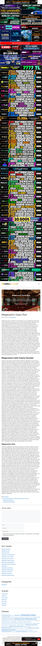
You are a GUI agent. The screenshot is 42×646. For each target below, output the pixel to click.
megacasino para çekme (31, 624)
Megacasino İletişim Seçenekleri (9, 564)
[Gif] (21, 118)
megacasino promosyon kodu (16, 626)
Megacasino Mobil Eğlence (9, 501)
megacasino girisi (19, 619)
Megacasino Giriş (5, 551)
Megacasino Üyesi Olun (7, 571)
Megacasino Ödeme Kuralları (8, 575)
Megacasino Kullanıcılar (8, 500)
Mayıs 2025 (4, 599)
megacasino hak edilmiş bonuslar (22, 620)
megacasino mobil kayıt (36, 623)
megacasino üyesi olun (8, 498)
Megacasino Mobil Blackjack (8, 562)
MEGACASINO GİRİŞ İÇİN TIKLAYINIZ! (21, 43)
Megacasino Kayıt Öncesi (7, 567)
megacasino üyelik (6, 631)
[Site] (21, 72)
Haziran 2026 (5, 593)
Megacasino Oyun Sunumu (7, 558)
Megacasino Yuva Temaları (7, 556)
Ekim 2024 (4, 605)
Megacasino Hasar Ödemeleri (8, 554)
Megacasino (5, 496)
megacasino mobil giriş (29, 623)
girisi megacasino (6, 615)
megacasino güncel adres (5, 620)
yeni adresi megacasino (21, 631)
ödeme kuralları (35, 631)
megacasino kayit (37, 620)
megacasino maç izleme (22, 623)
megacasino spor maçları (27, 626)
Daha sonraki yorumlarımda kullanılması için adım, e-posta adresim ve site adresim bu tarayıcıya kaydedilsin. (21, 534)
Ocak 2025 (4, 603)
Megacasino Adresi (6, 549)
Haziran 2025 (5, 597)
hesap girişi (12, 615)
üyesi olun (27, 498)
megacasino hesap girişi (30, 620)
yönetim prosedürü (30, 631)
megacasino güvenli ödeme (13, 620)
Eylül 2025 (4, 595)
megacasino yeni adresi (19, 498)
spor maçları (13, 631)
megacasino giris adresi (7, 618)
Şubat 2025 (4, 601)
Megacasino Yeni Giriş (9, 630)
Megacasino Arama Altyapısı (8, 560)
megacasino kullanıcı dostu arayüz (6, 623)
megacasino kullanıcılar (15, 623)
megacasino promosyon (5, 626)
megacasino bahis (6, 617)
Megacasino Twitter (6, 628)
